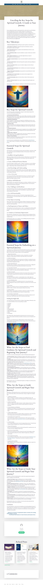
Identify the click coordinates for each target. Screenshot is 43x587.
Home (13, 4)
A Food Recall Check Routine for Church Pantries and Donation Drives (33, 553)
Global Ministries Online (28, 363)
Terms (27, 4)
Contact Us (20, 4)
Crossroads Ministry (22, 489)
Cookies (24, 4)
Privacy (30, 4)
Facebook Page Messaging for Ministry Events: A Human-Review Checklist (21, 553)
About (15, 4)
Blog (17, 4)
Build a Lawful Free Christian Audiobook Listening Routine (8, 553)
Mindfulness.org (32, 436)
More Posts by (21, 532)
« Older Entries (7, 565)
